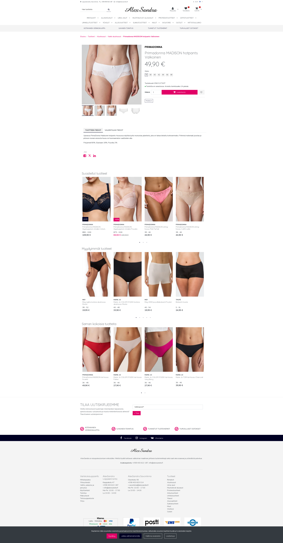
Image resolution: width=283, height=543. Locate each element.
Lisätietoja (170, 536)
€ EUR (196, 2)
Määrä (147, 92)
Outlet (169, 511)
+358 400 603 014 (136, 482)
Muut (169, 506)
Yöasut (169, 498)
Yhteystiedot (85, 482)
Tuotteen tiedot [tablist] (93, 130)
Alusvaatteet (172, 501)
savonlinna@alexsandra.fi (138, 485)
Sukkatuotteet (172, 503)
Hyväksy (111, 536)
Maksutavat (84, 496)
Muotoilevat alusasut (175, 488)
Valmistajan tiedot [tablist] (114, 130)
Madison (149, 101)
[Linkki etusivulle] (141, 9)
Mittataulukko (85, 480)
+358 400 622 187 (106, 2)
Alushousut (171, 482)
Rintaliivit (170, 480)
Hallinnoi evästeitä (153, 536)
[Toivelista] (201, 92)
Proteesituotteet (173, 490)
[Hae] (109, 9)
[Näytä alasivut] (98, 17)
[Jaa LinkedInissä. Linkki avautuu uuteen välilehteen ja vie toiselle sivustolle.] (95, 156)
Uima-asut (171, 485)
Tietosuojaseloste (87, 498)
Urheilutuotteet (173, 496)
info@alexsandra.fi (122, 2)
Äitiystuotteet (172, 493)
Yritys (82, 501)
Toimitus (83, 493)
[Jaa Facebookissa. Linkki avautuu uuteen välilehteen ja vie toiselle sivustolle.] (85, 156)
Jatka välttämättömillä (130, 536)
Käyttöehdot (85, 490)
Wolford (170, 509)
